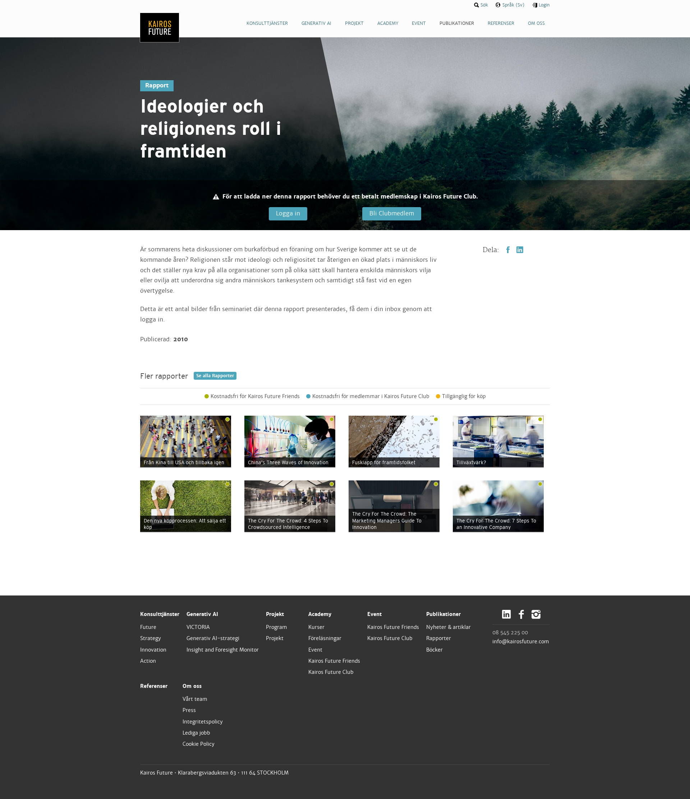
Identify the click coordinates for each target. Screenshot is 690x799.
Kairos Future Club (331, 672)
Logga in (288, 213)
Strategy (150, 638)
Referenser (153, 686)
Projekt (275, 614)
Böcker (434, 650)
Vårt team (195, 699)
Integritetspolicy (203, 721)
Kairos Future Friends (334, 661)
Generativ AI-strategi (213, 638)
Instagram (536, 614)
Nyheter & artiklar (448, 627)
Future (148, 627)
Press (189, 710)
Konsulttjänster (159, 614)
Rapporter (438, 638)
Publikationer (443, 614)
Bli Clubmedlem (391, 213)
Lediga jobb (196, 733)
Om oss (192, 686)
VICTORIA (198, 627)
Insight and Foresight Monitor (223, 650)
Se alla (215, 376)
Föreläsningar (324, 638)
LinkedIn (519, 249)
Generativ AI (202, 614)
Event (315, 650)
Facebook (507, 249)
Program (276, 627)
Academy (319, 614)
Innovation (153, 650)
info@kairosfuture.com (520, 641)
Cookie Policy (199, 744)
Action (148, 661)
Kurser (316, 627)
